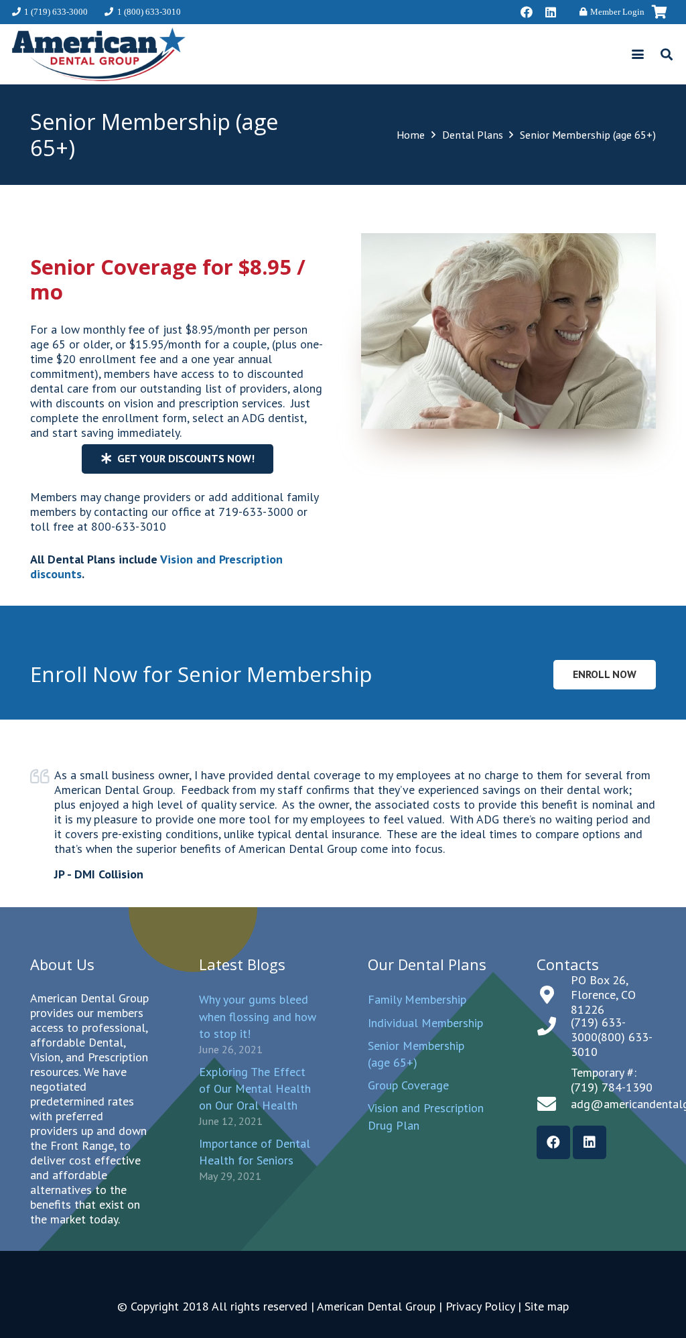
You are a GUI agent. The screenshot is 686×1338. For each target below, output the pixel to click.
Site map (547, 1306)
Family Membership (417, 999)
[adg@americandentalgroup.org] (554, 1104)
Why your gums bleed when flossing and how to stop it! (257, 1016)
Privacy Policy (479, 1306)
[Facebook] (526, 12)
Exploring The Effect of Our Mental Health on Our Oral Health (255, 1088)
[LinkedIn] (551, 12)
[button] (638, 54)
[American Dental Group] (99, 54)
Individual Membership (425, 1022)
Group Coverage (408, 1085)
